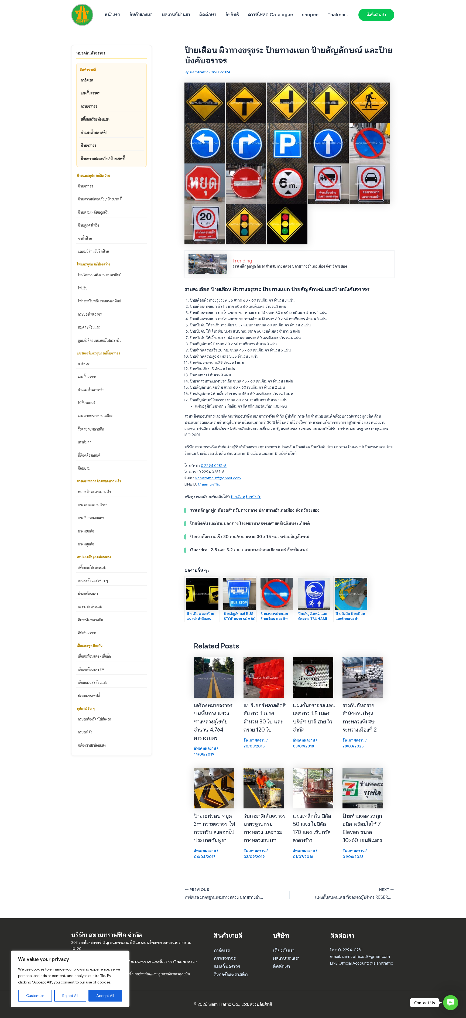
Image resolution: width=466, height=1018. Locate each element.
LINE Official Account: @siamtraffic (361, 963)
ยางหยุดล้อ (86, 531)
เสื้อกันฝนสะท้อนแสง (92, 682)
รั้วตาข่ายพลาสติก (91, 429)
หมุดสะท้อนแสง (89, 327)
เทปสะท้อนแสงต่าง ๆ (93, 580)
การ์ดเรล (87, 80)
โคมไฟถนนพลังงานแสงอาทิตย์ (99, 274)
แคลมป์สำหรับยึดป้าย (93, 251)
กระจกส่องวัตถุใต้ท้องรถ (94, 719)
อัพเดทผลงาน (205, 748)
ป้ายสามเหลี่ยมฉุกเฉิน (93, 212)
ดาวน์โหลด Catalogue (270, 15)
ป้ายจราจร (88, 145)
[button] (376, 15)
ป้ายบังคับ (253, 496)
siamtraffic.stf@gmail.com (218, 478)
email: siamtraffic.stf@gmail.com (360, 956)
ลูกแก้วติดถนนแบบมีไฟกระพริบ (100, 340)
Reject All (70, 995)
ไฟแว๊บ (82, 288)
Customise (35, 995)
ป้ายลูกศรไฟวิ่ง (88, 225)
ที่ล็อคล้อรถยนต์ (89, 455)
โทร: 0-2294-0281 (346, 950)
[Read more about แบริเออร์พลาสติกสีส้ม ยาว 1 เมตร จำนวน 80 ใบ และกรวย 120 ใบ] (264, 677)
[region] (70, 979)
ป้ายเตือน (238, 496)
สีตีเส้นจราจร (87, 632)
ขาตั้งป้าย (85, 238)
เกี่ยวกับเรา (283, 951)
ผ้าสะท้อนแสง (88, 593)
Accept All (105, 995)
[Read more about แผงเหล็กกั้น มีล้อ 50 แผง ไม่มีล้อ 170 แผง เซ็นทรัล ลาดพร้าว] (313, 787)
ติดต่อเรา (207, 15)
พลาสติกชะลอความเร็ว (94, 491)
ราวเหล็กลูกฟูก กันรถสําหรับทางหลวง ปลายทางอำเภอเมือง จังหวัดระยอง (289, 266)
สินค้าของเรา (141, 15)
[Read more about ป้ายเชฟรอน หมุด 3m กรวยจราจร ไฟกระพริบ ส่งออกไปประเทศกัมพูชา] (214, 787)
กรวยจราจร (89, 106)
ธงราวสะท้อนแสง (90, 606)
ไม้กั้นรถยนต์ (86, 403)
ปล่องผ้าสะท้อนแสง (92, 745)
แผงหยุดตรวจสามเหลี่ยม (95, 416)
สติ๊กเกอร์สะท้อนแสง (95, 119)
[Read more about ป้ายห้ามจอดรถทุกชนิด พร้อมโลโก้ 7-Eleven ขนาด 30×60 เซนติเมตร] (362, 787)
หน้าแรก (112, 15)
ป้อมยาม (84, 468)
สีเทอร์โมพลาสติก (90, 619)
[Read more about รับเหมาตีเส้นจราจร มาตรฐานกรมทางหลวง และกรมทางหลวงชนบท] (264, 787)
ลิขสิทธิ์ (232, 15)
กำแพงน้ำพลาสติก (94, 132)
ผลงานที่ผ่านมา (176, 15)
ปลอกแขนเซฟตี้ (89, 695)
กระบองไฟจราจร (90, 314)
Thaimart (338, 15)
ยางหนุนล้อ (86, 544)
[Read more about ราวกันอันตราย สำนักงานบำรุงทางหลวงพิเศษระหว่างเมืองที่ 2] (362, 677)
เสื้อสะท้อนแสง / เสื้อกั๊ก (94, 656)
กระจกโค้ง (85, 732)
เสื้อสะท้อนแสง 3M (91, 669)
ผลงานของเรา (286, 958)
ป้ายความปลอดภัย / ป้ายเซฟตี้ (103, 158)
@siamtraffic (209, 484)
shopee (310, 15)
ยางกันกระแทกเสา (91, 517)
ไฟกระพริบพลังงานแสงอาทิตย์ (99, 301)
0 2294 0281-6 (214, 465)
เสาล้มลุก (84, 442)
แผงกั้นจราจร (90, 93)
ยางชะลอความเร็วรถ (92, 505)
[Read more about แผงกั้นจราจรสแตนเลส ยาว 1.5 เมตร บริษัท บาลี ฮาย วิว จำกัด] (313, 677)
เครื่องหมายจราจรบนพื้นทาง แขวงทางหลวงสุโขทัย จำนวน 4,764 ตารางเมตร (213, 721)
